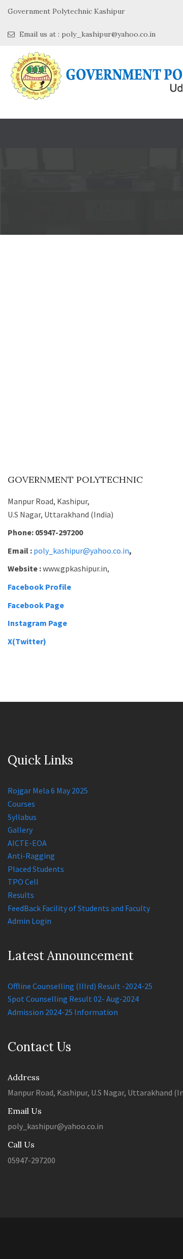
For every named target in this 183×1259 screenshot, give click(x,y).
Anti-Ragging (31, 856)
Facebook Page (36, 605)
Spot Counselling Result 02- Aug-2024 (73, 999)
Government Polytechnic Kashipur (66, 11)
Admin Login (29, 921)
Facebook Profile (39, 587)
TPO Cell (23, 882)
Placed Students (36, 869)
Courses (21, 804)
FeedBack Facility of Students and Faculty (79, 908)
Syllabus (22, 817)
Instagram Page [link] (37, 623)
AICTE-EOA (27, 843)
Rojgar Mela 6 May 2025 (48, 790)
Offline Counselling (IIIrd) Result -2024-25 (80, 986)
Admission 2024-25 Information (63, 1012)
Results (21, 895)
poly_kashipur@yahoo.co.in (81, 550)
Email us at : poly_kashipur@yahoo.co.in (86, 34)
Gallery (20, 830)
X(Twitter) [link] (27, 641)
